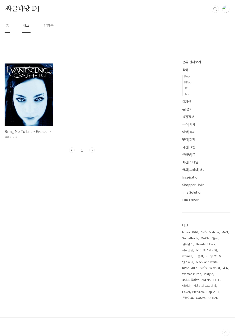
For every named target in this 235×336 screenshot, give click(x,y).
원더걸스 (187, 244)
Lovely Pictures (193, 291)
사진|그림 (188, 147)
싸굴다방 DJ (23, 9)
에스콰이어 (210, 250)
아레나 (186, 286)
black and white (207, 262)
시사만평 (187, 250)
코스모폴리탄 (190, 280)
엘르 (215, 238)
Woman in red (191, 274)
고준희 (199, 256)
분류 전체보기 (191, 62)
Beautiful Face (205, 244)
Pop (187, 76)
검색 (215, 9)
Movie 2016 (190, 232)
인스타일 (187, 262)
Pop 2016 (213, 291)
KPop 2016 (213, 256)
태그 (26, 25)
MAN (225, 232)
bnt (198, 250)
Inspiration (190, 177)
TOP (225, 332)
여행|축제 (188, 131)
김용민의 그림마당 (204, 286)
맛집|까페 (188, 139)
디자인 (186, 101)
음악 (185, 69)
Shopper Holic (193, 184)
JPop (187, 88)
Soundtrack (190, 238)
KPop (188, 82)
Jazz (187, 94)
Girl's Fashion (210, 232)
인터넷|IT (189, 154)
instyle (208, 274)
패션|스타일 (190, 162)
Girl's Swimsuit (210, 268)
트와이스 (187, 297)
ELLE (216, 280)
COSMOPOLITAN (207, 297)
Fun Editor (190, 200)
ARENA (206, 280)
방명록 (48, 25)
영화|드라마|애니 (193, 169)
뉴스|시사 (188, 124)
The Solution (192, 192)
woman (187, 256)
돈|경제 (187, 109)
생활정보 (188, 116)
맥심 (225, 268)
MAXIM (205, 238)
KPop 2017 (189, 268)
